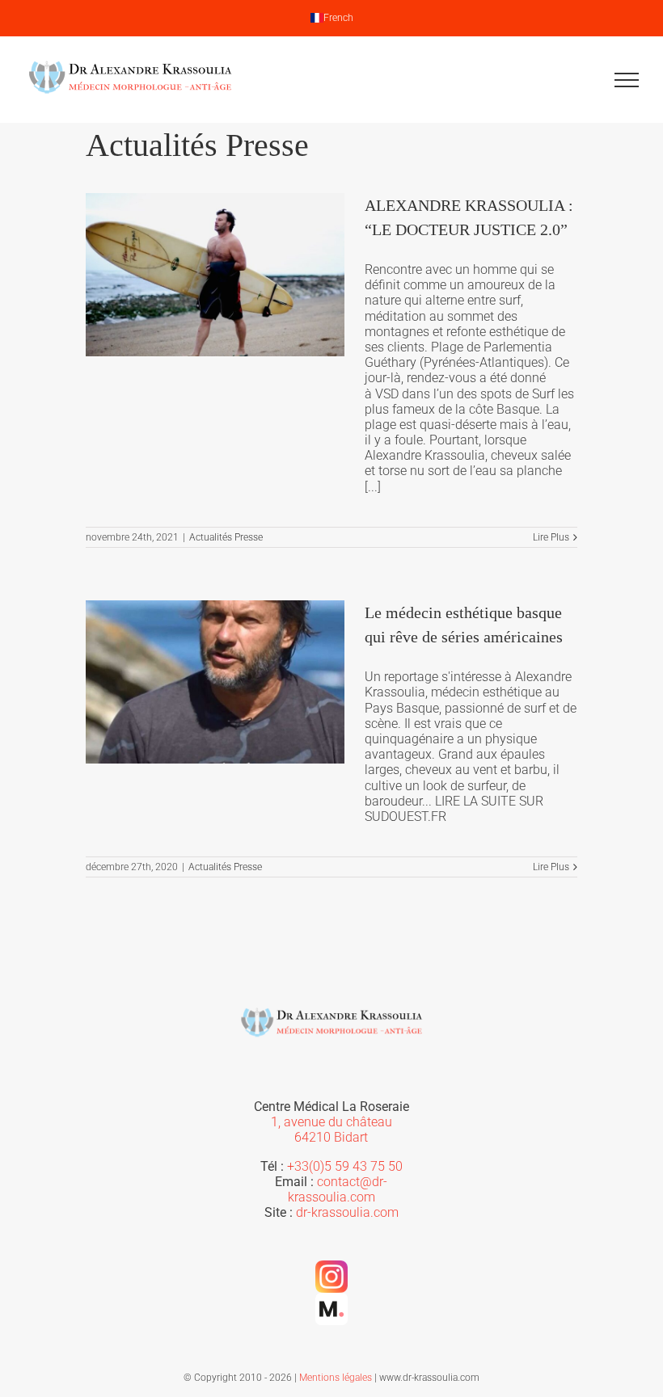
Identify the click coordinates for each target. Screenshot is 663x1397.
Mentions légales (335, 1377)
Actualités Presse (226, 537)
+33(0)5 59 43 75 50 (345, 1166)
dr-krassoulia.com (347, 1212)
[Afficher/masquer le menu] (627, 80)
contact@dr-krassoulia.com (338, 1189)
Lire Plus (551, 537)
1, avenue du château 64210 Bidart (331, 1129)
